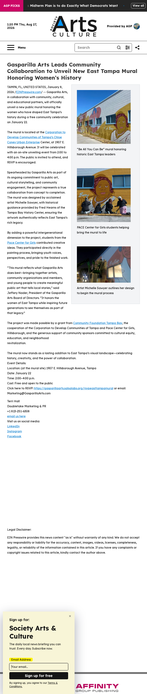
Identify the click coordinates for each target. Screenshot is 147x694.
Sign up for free (39, 675)
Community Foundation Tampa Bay (97, 323)
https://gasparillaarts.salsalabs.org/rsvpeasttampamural (73, 388)
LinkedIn (13, 426)
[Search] (119, 47)
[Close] (70, 616)
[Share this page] (137, 47)
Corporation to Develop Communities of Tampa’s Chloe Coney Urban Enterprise (36, 137)
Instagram (14, 431)
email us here (16, 416)
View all (138, 5)
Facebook (14, 436)
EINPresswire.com (28, 92)
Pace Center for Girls (21, 242)
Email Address (21, 659)
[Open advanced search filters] (127, 47)
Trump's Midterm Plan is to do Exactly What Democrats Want (67, 6)
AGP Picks (12, 6)
